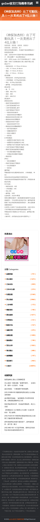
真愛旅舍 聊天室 (9, 468)
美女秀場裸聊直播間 (21, 468)
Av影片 (21, 366)
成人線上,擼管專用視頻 (24, 459)
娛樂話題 (21, 335)
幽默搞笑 (21, 310)
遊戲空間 (21, 330)
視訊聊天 (21, 361)
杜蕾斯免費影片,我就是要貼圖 (19, 497)
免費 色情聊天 (33, 470)
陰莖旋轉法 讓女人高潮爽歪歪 (14, 379)
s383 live (13, 459)
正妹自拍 (21, 284)
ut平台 (7, 508)
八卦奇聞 (21, 305)
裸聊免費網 (16, 454)
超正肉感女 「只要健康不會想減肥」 (17, 389)
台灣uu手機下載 (12, 478)
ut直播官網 (13, 481)
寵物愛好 (21, 340)
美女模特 (21, 279)
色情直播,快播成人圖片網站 (20, 489)
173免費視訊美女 (7, 451)
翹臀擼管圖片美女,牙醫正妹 (25, 462)
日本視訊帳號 (14, 508)
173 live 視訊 (32, 468)
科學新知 (21, 320)
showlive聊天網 (6, 484)
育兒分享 (21, 345)
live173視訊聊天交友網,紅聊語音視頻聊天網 (23, 495)
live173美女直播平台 (18, 511)
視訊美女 (26, 476)
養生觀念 (21, 350)
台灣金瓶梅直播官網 (24, 478)
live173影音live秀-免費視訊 (10, 473)
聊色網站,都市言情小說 (20, 492)
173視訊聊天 (27, 484)
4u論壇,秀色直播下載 (20, 451)
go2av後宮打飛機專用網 (16, 519)
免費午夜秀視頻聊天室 (22, 500)
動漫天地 (21, 325)
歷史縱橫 (21, 315)
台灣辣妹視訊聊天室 (31, 503)
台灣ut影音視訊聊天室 (16, 476)
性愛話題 (21, 294)
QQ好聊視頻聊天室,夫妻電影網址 (22, 457)
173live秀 (6, 481)
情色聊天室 (34, 478)
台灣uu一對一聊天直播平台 (28, 508)
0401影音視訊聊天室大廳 (16, 503)
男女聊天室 (11, 500)
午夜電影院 (5, 505)
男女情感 (21, 299)
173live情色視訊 (30, 511)
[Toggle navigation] (37, 2)
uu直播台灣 (7, 489)
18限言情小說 (32, 492)
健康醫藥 (21, 356)
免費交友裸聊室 (17, 484)
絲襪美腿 (21, 274)
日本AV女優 (21, 289)
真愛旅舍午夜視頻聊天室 (17, 505)
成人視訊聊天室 (24, 473)
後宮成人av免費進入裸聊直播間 (27, 481)
